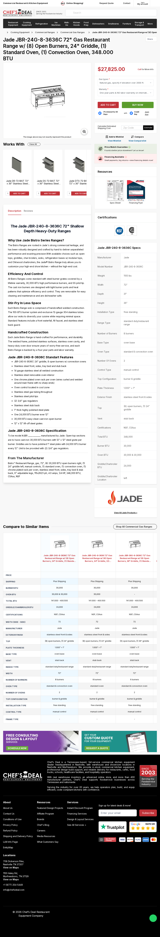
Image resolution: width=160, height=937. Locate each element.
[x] (119, 912)
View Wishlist (114, 141)
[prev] (7, 100)
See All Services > (76, 825)
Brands (40, 819)
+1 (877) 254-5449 (13, 885)
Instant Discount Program (80, 808)
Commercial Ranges (45, 32)
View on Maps (11, 867)
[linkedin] (125, 912)
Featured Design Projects (50, 808)
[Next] (89, 162)
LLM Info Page (10, 842)
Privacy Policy (10, 825)
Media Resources (46, 836)
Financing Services (77, 813)
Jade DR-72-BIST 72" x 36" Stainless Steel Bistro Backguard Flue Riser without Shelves (17, 182)
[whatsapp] (153, 918)
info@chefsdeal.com (13, 890)
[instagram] (131, 912)
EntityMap (8, 847)
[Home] (4, 32)
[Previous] (89, 186)
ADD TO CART (19, 193)
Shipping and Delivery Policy (18, 836)
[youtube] (113, 912)
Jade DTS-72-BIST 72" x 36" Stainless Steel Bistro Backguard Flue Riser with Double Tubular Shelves (79, 182)
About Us (7, 808)
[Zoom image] (84, 131)
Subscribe (148, 812)
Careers (41, 830)
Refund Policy (10, 830)
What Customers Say (47, 842)
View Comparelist (137, 141)
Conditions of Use (12, 819)
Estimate (148, 127)
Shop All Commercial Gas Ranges (134, 526)
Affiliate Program (45, 813)
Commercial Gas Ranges (72, 32)
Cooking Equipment (20, 32)
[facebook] (107, 912)
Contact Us (8, 813)
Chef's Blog (43, 825)
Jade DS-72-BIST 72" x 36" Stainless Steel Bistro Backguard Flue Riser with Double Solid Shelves (48, 182)
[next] (87, 100)
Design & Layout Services (80, 819)
